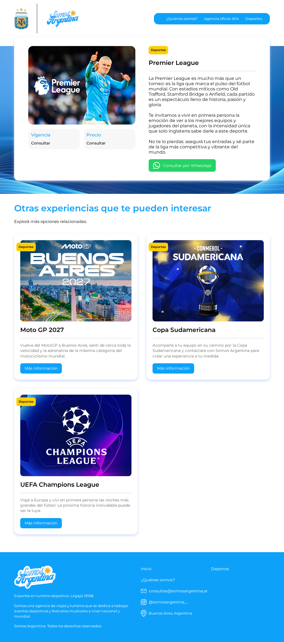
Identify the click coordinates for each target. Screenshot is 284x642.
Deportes (253, 19)
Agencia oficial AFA (221, 19)
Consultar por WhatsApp (187, 165)
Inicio (146, 569)
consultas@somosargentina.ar (178, 591)
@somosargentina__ (168, 602)
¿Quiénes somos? (181, 19)
